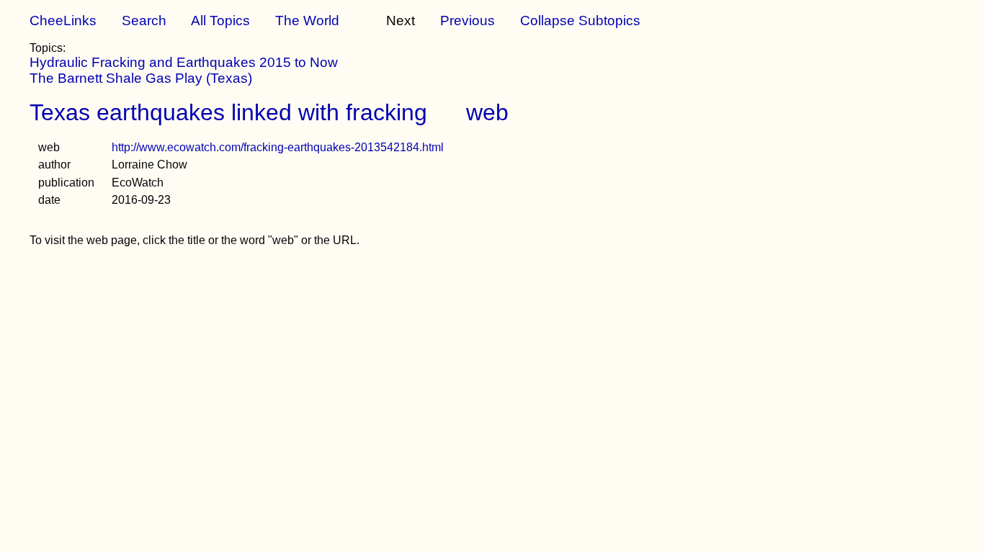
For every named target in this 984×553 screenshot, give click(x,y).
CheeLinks (63, 20)
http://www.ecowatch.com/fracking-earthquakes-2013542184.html (278, 147)
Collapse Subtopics (580, 20)
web (487, 112)
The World (307, 20)
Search (144, 20)
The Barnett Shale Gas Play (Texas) (141, 78)
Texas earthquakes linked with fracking (228, 112)
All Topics (220, 20)
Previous (467, 20)
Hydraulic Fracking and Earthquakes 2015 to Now (184, 62)
